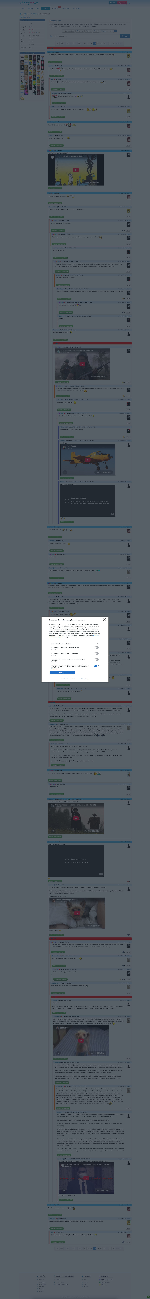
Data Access (75, 679)
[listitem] (75, 644)
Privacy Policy (85, 679)
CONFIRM (62, 672)
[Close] (105, 620)
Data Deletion (65, 679)
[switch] (96, 647)
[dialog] (75, 649)
